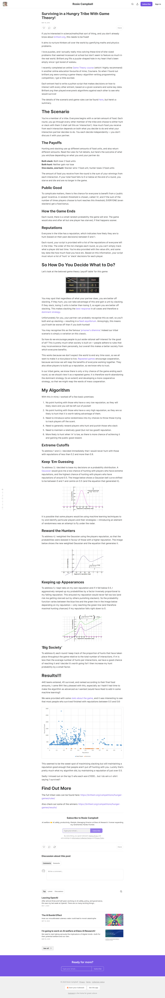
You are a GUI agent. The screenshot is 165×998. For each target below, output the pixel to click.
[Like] (44, 28)
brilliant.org (59, 37)
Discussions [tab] (59, 891)
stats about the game (82, 698)
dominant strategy (51, 312)
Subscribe (146, 4)
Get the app (93, 988)
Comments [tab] (47, 863)
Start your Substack (76, 988)
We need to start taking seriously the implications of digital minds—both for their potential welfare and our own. (71, 935)
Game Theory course (83, 67)
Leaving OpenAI (50, 897)
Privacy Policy (99, 838)
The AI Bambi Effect (52, 915)
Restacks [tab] (56, 863)
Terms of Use (93, 836)
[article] (82, 903)
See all (46, 948)
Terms (88, 982)
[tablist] (51, 863)
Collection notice (98, 982)
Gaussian (46, 471)
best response (83, 308)
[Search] (132, 4)
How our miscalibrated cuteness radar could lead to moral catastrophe (69, 918)
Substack (71, 993)
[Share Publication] (137, 4)
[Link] (38, 111)
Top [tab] (44, 891)
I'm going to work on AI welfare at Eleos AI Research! (68, 931)
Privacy (82, 982)
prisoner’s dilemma (90, 330)
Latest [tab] (50, 891)
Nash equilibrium (87, 321)
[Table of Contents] (2, 499)
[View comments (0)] (49, 28)
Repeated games (86, 358)
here (101, 99)
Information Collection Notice (82, 838)
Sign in (158, 4)
